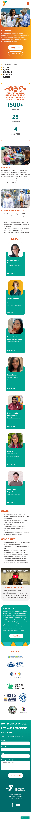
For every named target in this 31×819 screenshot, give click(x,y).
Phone (3, 747)
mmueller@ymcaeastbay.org (14, 265)
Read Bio (10, 274)
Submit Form (15, 775)
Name (3, 740)
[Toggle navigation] (28, 3)
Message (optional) (7, 760)
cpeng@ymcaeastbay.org (13, 494)
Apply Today (15, 47)
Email (3, 753)
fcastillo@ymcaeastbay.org (14, 418)
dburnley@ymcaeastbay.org (14, 341)
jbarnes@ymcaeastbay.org (13, 379)
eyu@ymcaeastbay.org (13, 456)
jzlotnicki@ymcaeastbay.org (14, 305)
